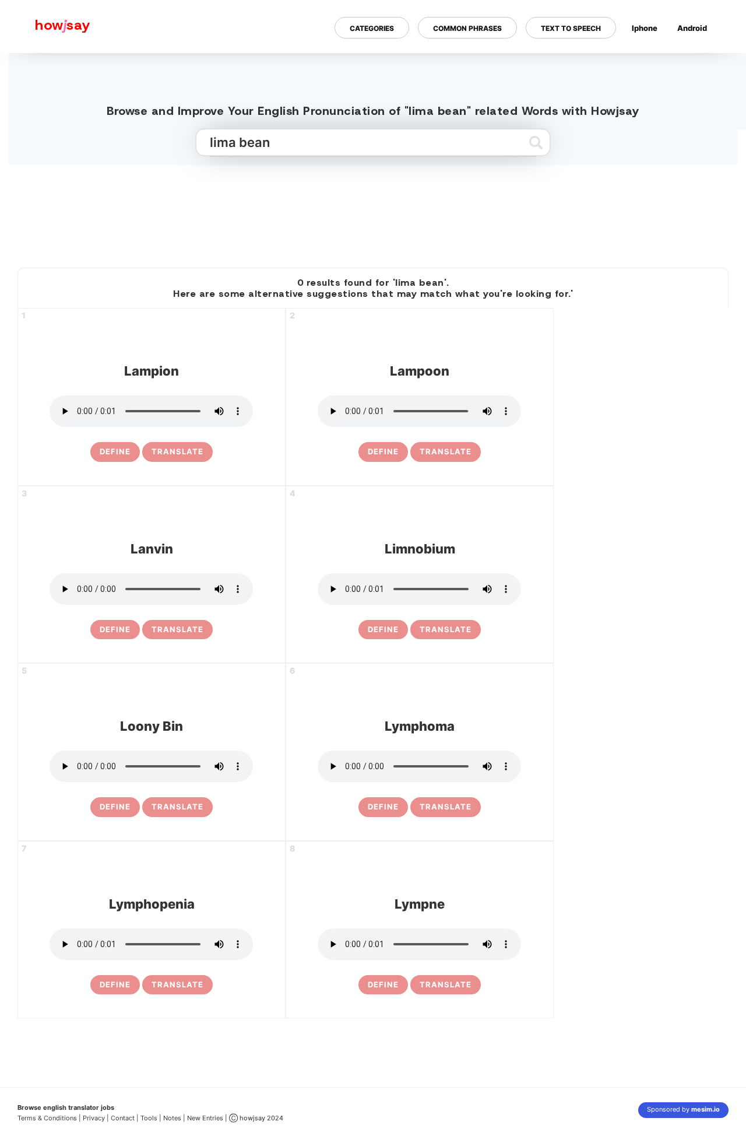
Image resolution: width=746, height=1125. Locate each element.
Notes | (175, 1118)
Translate (177, 451)
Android (692, 28)
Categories (372, 28)
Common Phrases (467, 28)
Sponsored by (683, 1109)
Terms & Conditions (47, 1118)
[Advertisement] (373, 211)
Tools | (150, 1118)
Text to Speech (571, 28)
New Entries (205, 1118)
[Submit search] (536, 142)
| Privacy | (94, 1118)
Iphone (644, 28)
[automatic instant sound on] (695, 66)
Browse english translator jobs (65, 1107)
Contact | (125, 1118)
